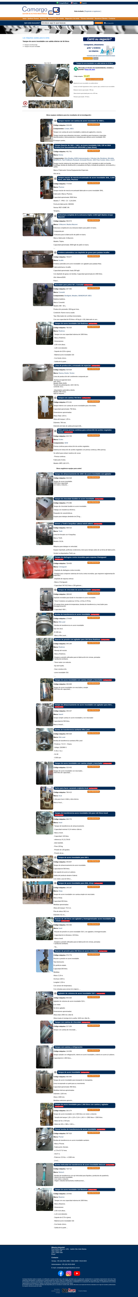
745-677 (63, 257)
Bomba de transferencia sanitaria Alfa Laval (72, 730)
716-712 (63, 1169)
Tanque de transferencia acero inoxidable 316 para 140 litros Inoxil (81, 813)
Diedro (66, 373)
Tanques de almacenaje (31, 45)
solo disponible (110, 23)
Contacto (112, 18)
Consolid (62, 292)
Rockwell (76, 160)
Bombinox (103, 158)
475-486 (63, 503)
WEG (72, 128)
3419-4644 (83, 1261)
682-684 (63, 1076)
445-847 (63, 862)
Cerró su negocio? (87, 58)
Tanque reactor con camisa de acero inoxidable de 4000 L (81, 121)
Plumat (61, 1137)
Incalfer (61, 260)
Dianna (61, 373)
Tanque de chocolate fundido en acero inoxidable (74, 499)
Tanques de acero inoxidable (32, 46)
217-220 (63, 1026)
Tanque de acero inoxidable (69, 1072)
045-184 (63, 643)
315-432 (63, 767)
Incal (60, 796)
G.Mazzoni (62, 224)
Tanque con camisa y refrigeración (68, 1047)
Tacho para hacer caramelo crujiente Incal (71, 788)
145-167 (63, 887)
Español (84, 3)
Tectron (72, 373)
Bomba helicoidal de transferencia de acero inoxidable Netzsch (80, 1165)
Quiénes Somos (33, 18)
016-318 (63, 478)
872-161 (63, 402)
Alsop (60, 891)
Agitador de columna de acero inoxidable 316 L (77, 993)
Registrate (88, 11)
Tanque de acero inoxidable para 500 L (73, 857)
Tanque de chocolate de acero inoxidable (74, 590)
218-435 (63, 125)
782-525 (63, 327)
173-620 (63, 618)
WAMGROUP (82, 295)
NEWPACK (57, 160)
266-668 (63, 684)
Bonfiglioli (67, 295)
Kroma (61, 155)
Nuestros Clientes (101, 18)
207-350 (63, 289)
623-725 (63, 436)
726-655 (63, 563)
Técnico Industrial (87, 18)
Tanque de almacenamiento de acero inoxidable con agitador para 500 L (83, 705)
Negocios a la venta (72, 18)
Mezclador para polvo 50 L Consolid (69, 285)
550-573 (63, 221)
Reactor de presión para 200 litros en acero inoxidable (76, 951)
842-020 (63, 998)
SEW (66, 443)
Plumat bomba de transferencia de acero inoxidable (75, 1129)
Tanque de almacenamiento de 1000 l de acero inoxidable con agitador (83, 474)
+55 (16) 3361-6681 (63, 1261)
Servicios (43, 18)
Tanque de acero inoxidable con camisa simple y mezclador (79, 680)
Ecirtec (61, 439)
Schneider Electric (86, 160)
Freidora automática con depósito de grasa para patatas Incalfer (83, 252)
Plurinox (61, 187)
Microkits (111, 158)
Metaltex (75, 295)
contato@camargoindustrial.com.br (68, 1268)
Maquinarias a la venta (56, 18)
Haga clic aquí (90, 69)
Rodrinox (62, 331)
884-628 (63, 734)
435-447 (63, 711)
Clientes (96, 58)
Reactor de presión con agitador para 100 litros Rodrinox (77, 639)
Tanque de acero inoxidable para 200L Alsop (76, 883)
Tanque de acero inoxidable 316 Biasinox (71, 1189)
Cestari (66, 128)
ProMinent (68, 160)
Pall (63, 160)
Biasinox (61, 1197)
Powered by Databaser (82, 1290)
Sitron (108, 160)
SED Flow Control (99, 160)
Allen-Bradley (68, 158)
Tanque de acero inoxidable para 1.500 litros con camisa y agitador (81, 1104)
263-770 (63, 819)
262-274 (63, 1110)
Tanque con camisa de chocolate (68, 1022)
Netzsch (61, 1172)
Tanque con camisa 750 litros (69, 398)
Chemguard (63, 567)
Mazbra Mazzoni (72, 224)
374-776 (63, 955)
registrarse (96, 11)
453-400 (63, 925)
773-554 (63, 184)
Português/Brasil (63, 3)
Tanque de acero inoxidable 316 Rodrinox (71, 323)
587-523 (63, 1133)
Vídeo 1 (25, 106)
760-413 (63, 792)
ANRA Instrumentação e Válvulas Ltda (87, 158)
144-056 (63, 1051)
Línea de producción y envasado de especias (73, 365)
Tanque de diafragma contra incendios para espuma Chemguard (80, 557)
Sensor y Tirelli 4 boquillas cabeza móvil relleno (74, 524)
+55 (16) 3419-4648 (68, 1264)
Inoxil (60, 822)
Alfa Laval (62, 622)
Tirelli (60, 531)
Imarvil (61, 714)
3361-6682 (74, 1261)
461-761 (63, 151)
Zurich (112, 160)
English (75, 3)
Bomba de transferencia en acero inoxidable (72, 614)
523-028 (63, 370)
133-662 (63, 1193)
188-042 (63, 594)
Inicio (25, 18)
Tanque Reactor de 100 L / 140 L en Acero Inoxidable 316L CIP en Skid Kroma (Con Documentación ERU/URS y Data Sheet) (83, 146)
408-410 (63, 528)
